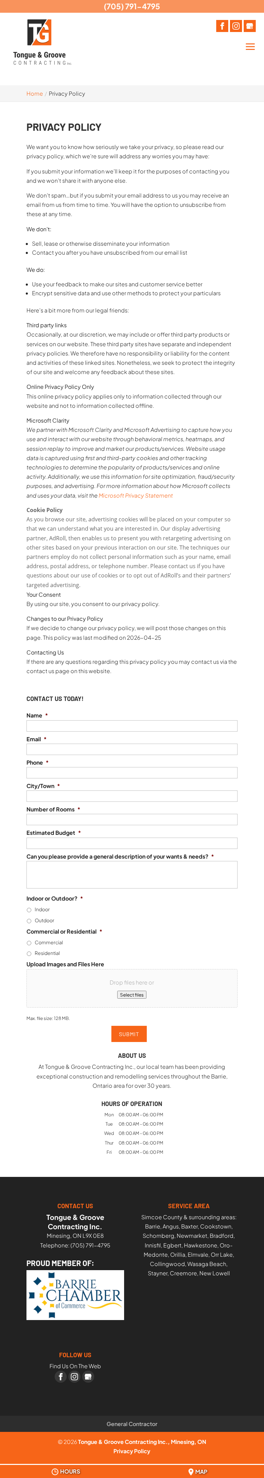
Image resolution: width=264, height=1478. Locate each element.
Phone (37, 762)
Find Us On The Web (75, 1366)
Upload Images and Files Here (65, 964)
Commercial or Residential (64, 931)
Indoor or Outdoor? (54, 898)
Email (36, 739)
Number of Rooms (53, 809)
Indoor (42, 909)
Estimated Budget (53, 832)
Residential (47, 953)
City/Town (43, 786)
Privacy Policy (131, 1451)
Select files (132, 995)
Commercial (49, 942)
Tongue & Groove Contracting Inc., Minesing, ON (142, 1441)
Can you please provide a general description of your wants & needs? (120, 856)
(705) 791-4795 (132, 6)
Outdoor (44, 920)
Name (37, 715)
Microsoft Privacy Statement (136, 495)
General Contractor (132, 1423)
